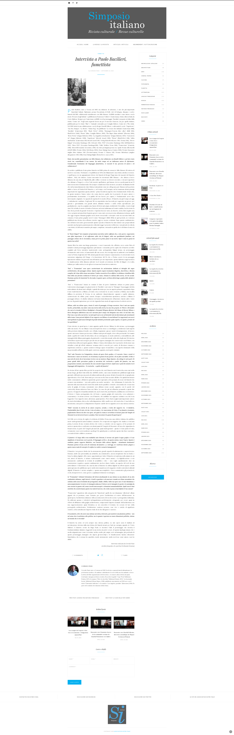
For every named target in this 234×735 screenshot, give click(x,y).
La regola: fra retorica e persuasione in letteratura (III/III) (156, 311)
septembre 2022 (152, 354)
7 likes (125, 555)
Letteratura (152, 92)
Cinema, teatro (152, 76)
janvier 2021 (152, 436)
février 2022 (152, 383)
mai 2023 (152, 333)
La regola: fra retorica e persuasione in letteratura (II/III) (156, 271)
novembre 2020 (152, 444)
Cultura (152, 80)
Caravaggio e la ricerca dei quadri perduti (157, 300)
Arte (152, 71)
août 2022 (152, 358)
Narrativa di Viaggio (152, 104)
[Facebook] (72, 2)
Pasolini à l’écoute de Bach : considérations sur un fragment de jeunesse (156, 208)
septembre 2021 (152, 403)
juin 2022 (152, 366)
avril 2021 (152, 424)
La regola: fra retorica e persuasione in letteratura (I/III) (156, 247)
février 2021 (152, 432)
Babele (152, 281)
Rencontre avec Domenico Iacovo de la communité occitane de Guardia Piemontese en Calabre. (101, 634)
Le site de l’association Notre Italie (202, 697)
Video (152, 121)
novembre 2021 (152, 395)
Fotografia (152, 84)
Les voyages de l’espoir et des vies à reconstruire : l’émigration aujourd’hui (78, 633)
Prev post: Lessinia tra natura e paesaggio (84, 598)
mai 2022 (152, 370)
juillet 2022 (152, 362)
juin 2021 (152, 415)
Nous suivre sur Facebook (86, 697)
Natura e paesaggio (152, 108)
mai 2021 (152, 420)
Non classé (152, 113)
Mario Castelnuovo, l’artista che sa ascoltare (155, 259)
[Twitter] (76, 2)
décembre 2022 (152, 341)
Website (116, 659)
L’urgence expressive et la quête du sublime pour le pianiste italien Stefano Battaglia (156, 222)
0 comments (78, 555)
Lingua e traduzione (152, 96)
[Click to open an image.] (101, 92)
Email (93, 659)
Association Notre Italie (122, 731)
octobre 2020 (152, 448)
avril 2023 (152, 337)
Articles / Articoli (121, 44)
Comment (72, 666)
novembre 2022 (152, 346)
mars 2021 (152, 428)
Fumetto (101, 53)
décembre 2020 (152, 440)
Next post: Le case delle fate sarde (118, 598)
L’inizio (152, 290)
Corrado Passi (93, 70)
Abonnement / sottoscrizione (145, 44)
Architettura (152, 67)
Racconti (152, 117)
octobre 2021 (152, 399)
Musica (152, 100)
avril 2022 (152, 374)
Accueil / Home (82, 44)
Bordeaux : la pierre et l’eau (156, 187)
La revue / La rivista (101, 44)
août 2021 (152, 407)
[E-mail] (69, 2)
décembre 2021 (152, 391)
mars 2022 (152, 378)
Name (71, 659)
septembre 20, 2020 (107, 70)
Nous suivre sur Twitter (142, 697)
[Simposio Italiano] (117, 23)
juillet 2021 (152, 411)
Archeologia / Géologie (152, 63)
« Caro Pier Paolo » (155, 195)
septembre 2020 (152, 452)
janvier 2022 (152, 387)
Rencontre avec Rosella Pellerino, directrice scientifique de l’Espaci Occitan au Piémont (124, 635)
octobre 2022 (152, 350)
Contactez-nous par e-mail (28, 697)
